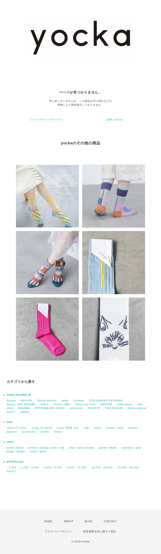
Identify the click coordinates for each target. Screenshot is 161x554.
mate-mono (124, 404)
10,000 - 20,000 (102, 467)
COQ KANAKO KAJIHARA (106, 400)
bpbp (65, 400)
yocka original (137, 408)
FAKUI (44, 404)
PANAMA (24, 408)
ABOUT (68, 521)
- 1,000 (11, 467)
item (10, 422)
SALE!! (11, 471)
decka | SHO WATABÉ (21, 404)
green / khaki (108, 447)
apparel (12, 431)
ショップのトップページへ (46, 119)
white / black (15, 447)
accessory (28, 431)
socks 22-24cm (17, 427)
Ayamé (11, 400)
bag (86, 427)
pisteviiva (76, 408)
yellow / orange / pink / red (46, 447)
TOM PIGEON (114, 408)
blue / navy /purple (81, 447)
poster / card (114, 427)
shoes (58, 431)
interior (133, 427)
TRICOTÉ (94, 408)
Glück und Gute (85, 404)
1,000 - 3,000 (30, 467)
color (10, 441)
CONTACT (110, 521)
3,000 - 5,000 (53, 467)
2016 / (11, 412)
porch (97, 427)
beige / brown (16, 451)
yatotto (24, 412)
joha (140, 404)
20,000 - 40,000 (128, 467)
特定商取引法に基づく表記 (99, 531)
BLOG (88, 521)
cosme (44, 431)
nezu (10, 408)
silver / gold (38, 451)
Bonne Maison (47, 400)
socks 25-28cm (42, 427)
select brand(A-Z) (19, 394)
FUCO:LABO (62, 404)
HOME (48, 521)
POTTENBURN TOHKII (50, 408)
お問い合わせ (114, 119)
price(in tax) (15, 461)
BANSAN (26, 400)
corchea (78, 400)
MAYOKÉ (106, 404)
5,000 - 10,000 (76, 467)
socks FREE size (68, 427)
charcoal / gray (132, 447)
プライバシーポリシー (58, 531)
